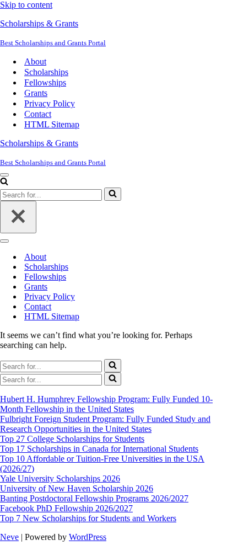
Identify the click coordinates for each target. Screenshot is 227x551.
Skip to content (26, 4)
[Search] (4, 182)
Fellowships (45, 82)
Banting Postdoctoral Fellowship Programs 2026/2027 (94, 498)
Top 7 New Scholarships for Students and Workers (88, 518)
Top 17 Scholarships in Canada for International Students (99, 448)
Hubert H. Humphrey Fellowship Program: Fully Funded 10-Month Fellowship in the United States (106, 404)
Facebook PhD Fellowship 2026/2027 (66, 508)
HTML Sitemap (51, 124)
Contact (37, 114)
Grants (35, 93)
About (35, 61)
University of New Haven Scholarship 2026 (76, 488)
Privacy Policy (49, 103)
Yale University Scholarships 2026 (60, 478)
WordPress (87, 537)
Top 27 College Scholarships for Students (72, 438)
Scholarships (46, 72)
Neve (9, 537)
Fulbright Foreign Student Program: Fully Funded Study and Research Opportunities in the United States (105, 424)
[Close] (18, 217)
